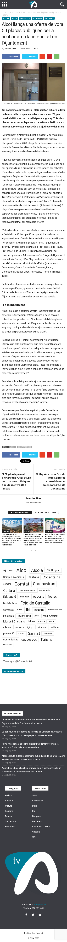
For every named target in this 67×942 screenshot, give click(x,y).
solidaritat (48, 633)
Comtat (21, 584)
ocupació (19, 627)
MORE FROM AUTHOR (45, 512)
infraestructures (55, 610)
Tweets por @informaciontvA (17, 661)
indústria (39, 609)
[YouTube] (40, 915)
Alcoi (14, 18)
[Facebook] (27, 915)
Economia (37, 18)
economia (44, 590)
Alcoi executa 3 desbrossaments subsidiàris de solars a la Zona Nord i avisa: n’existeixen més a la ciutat (33, 758)
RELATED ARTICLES (20, 512)
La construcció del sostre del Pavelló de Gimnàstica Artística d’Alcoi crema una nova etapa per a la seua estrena (33, 539)
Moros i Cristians (14, 621)
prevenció (8, 633)
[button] (61, 4)
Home (4, 12)
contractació (24, 447)
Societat (49, 18)
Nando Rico (10, 48)
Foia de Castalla (35, 603)
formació (8, 609)
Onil (30, 627)
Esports (9, 811)
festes (52, 596)
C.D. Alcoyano (53, 570)
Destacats (25, 18)
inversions (24, 615)
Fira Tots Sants (10, 603)
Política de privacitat (33, 933)
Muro (31, 621)
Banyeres (36, 816)
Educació (9, 596)
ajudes (8, 570)
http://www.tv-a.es (33, 502)
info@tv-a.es (40, 904)
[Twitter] (33, 915)
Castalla (33, 577)
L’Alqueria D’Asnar (41, 826)
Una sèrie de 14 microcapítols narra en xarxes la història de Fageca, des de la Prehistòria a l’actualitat (11, 539)
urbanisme (7, 645)
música (41, 621)
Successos (10, 821)
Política (8, 795)
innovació (8, 615)
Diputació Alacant (27, 590)
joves (37, 616)
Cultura (6, 531)
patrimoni (41, 627)
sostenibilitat (10, 639)
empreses (24, 597)
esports (38, 596)
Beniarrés (37, 821)
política (54, 627)
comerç (7, 584)
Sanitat (34, 633)
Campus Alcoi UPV (13, 577)
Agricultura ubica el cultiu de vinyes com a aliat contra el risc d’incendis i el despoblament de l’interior (31, 770)
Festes (8, 816)
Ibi (28, 609)
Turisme (47, 640)
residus (21, 633)
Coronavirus (44, 584)
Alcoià (6, 18)
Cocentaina (51, 577)
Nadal (51, 621)
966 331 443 (38, 908)
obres (7, 627)
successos (29, 639)
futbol (19, 609)
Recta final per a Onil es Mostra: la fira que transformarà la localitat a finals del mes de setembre (55, 538)
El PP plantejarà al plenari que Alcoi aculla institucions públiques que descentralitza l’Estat (16, 481)
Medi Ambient (50, 616)
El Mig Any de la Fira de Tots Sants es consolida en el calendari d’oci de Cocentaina (50, 481)
